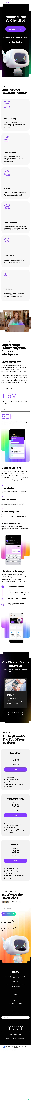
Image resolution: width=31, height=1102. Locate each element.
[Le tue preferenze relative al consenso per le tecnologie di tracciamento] (28, 1099)
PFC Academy (15, 989)
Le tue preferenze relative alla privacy (16, 1047)
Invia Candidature (15, 1006)
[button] (8, 713)
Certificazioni (15, 986)
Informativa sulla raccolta (9, 1050)
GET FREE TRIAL (7, 914)
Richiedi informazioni (15, 1003)
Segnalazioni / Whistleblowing (15, 984)
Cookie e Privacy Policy (15, 1034)
